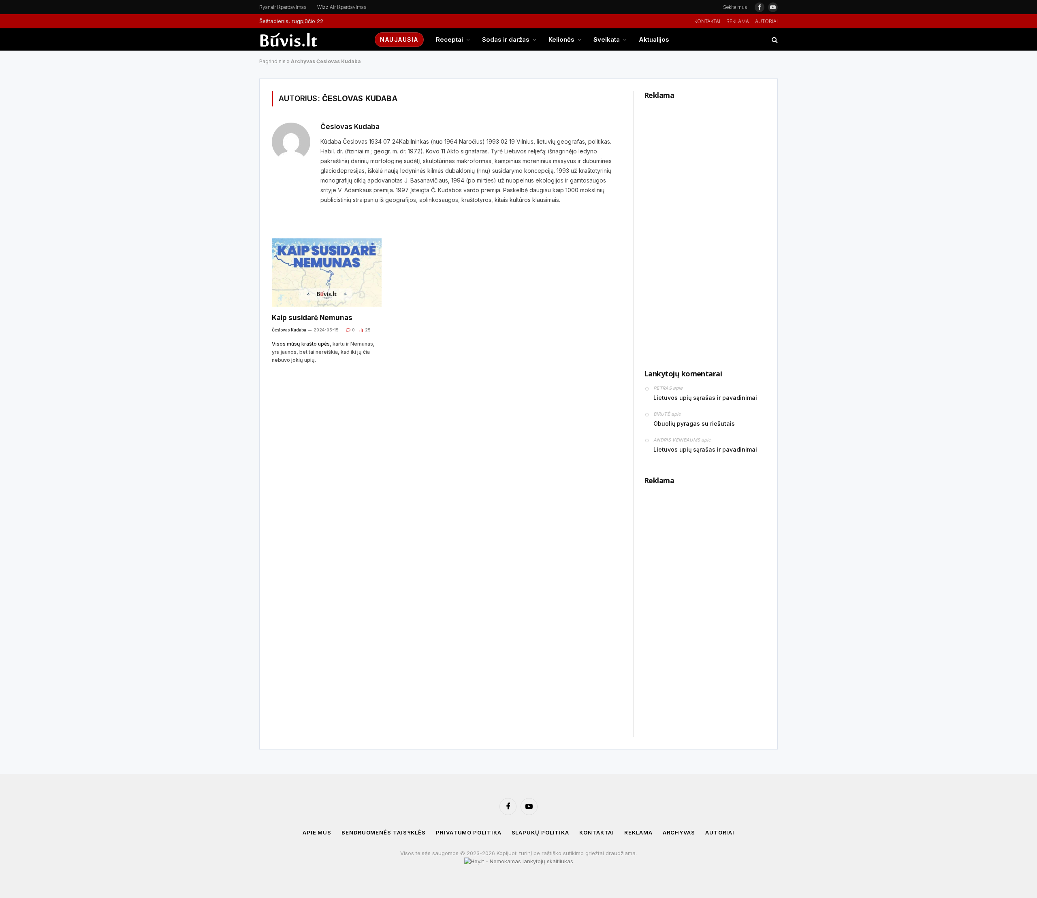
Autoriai (766, 21)
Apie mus (317, 832)
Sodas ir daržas (505, 39)
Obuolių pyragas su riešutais (694, 423)
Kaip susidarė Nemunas (312, 318)
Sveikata (606, 39)
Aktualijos (654, 39)
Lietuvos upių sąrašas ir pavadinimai (705, 397)
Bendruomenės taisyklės (383, 832)
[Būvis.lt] (310, 39)
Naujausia (399, 39)
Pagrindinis (272, 61)
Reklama (737, 21)
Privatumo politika (468, 832)
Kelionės (561, 39)
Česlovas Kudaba (350, 127)
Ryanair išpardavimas (283, 7)
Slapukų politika (541, 832)
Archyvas (679, 832)
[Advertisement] (705, 227)
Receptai (449, 39)
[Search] (774, 39)
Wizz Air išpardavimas (342, 7)
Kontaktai (707, 21)
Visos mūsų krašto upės (301, 344)
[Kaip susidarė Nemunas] (327, 272)
